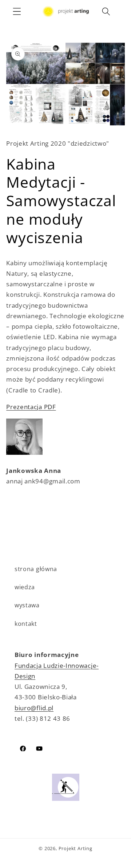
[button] (17, 11)
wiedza (25, 587)
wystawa (27, 605)
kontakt (26, 624)
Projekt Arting (75, 848)
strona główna (36, 569)
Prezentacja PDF (31, 407)
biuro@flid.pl (34, 708)
